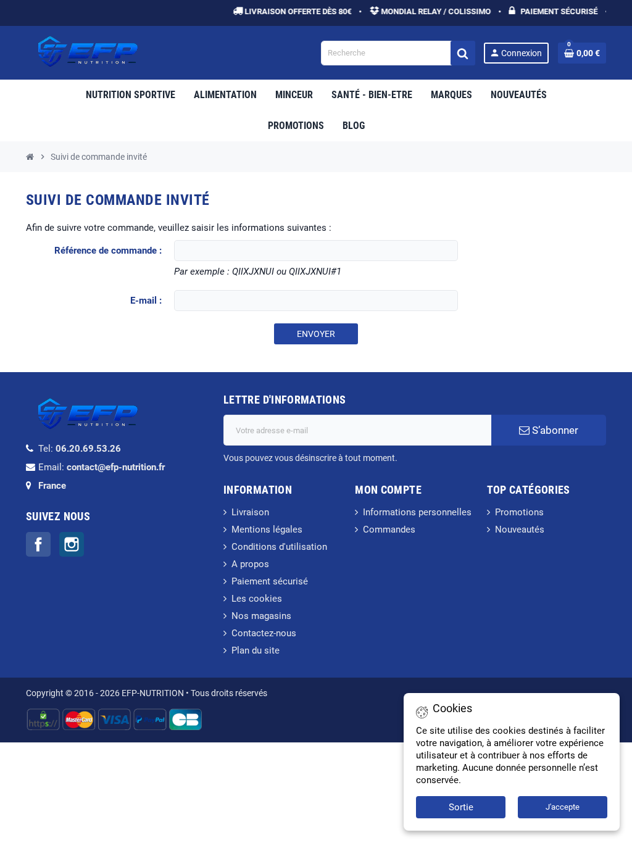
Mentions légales (266, 529)
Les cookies (256, 598)
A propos (250, 564)
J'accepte (563, 807)
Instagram (71, 544)
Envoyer (316, 334)
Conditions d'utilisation (279, 546)
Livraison (250, 512)
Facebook (38, 544)
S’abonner (554, 430)
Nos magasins (261, 615)
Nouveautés (519, 529)
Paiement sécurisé (269, 581)
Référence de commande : (108, 250)
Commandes (389, 529)
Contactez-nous (263, 633)
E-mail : (146, 300)
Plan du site (255, 650)
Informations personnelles (417, 512)
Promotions (519, 512)
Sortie (461, 807)
